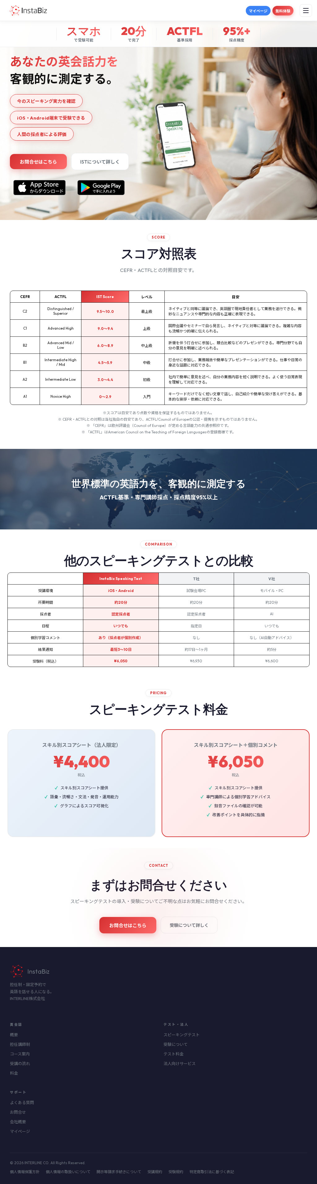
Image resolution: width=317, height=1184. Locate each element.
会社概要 (18, 1121)
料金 (14, 1073)
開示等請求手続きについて (119, 1171)
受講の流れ (20, 1063)
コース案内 (20, 1053)
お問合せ (18, 1112)
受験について (175, 1044)
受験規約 (175, 1171)
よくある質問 (22, 1102)
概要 (14, 1034)
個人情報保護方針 (25, 1171)
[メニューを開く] (306, 10)
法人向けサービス (179, 1063)
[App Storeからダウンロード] (39, 187)
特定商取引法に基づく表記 (211, 1171)
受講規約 (154, 1171)
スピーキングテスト (181, 1034)
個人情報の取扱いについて (68, 1171)
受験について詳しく (189, 925)
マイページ (258, 11)
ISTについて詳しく (100, 162)
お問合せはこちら (38, 162)
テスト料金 (173, 1053)
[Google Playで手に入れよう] (102, 187)
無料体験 (283, 11)
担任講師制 (20, 1044)
